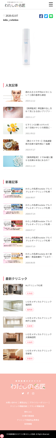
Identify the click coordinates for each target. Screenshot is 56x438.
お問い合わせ (11, 402)
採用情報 (28, 423)
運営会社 (23, 402)
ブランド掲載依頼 (36, 406)
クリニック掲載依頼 (18, 406)
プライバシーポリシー (38, 402)
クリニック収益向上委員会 (28, 419)
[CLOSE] (51, 4)
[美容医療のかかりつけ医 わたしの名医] (28, 388)
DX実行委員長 (28, 415)
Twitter (23, 393)
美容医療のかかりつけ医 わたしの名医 (21, 434)
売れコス (28, 411)
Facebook (28, 393)
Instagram (33, 393)
